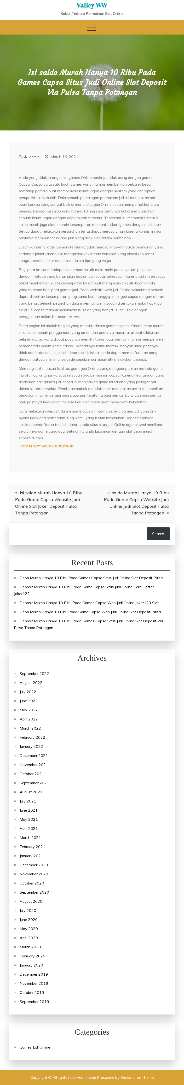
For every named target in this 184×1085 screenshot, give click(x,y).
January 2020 (31, 965)
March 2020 (30, 946)
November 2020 (34, 874)
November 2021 (34, 764)
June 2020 (29, 919)
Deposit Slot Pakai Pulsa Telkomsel (47, 446)
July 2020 (28, 910)
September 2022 (34, 673)
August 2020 (31, 901)
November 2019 (34, 983)
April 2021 (29, 828)
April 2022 (29, 719)
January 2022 (31, 746)
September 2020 (34, 892)
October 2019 (32, 992)
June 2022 (29, 700)
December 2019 (34, 974)
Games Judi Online (35, 1047)
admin (34, 157)
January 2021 (31, 855)
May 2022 (29, 710)
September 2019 (34, 1001)
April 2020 (29, 937)
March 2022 (30, 728)
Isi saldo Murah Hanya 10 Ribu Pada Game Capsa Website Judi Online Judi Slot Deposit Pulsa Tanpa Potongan (136, 503)
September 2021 (34, 782)
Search (158, 533)
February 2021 (32, 846)
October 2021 (32, 773)
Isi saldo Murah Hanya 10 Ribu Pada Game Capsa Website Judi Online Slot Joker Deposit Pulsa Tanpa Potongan (48, 503)
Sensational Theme (137, 1077)
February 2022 (32, 737)
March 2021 (30, 837)
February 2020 (32, 956)
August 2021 (31, 792)
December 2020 (34, 864)
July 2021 (28, 801)
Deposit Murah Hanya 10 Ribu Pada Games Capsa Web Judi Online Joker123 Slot (89, 602)
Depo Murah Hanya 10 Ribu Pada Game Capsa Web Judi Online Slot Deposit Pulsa (90, 611)
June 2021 (29, 810)
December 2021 (34, 755)
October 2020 (32, 883)
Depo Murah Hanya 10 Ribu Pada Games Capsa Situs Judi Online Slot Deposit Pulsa (91, 577)
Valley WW (92, 5)
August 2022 (31, 682)
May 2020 (29, 928)
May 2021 (29, 819)
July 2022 (28, 691)
